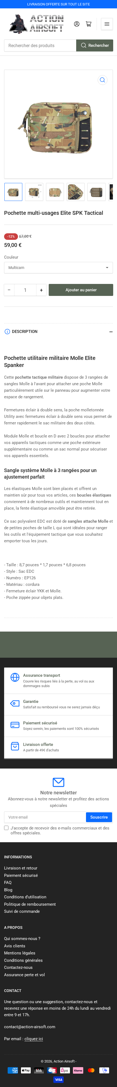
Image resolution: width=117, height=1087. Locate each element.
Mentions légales (19, 953)
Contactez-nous (18, 967)
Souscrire (99, 817)
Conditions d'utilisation (25, 897)
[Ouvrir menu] (107, 24)
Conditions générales (23, 960)
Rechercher (98, 45)
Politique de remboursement (30, 904)
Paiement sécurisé (21, 875)
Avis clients (14, 946)
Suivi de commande (22, 911)
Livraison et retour (20, 868)
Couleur (11, 257)
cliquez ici (33, 1038)
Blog (8, 889)
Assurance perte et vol (24, 974)
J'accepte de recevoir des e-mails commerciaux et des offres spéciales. (60, 830)
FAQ (7, 882)
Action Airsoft (64, 1061)
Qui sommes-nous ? (22, 938)
